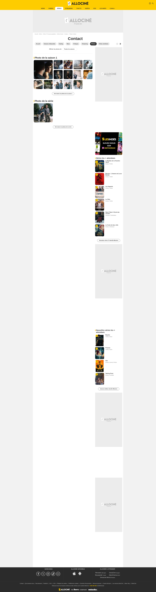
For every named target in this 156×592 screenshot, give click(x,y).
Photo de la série (44, 101)
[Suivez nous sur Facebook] (38, 574)
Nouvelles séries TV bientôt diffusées (108, 240)
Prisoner (107, 347)
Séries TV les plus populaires (49, 34)
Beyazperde (98, 575)
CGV (54, 583)
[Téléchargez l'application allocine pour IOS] (75, 573)
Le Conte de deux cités (111, 225)
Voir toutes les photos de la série (63, 127)
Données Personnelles (85, 583)
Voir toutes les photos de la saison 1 (63, 93)
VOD (94, 8)
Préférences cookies (74, 583)
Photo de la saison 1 (46, 57)
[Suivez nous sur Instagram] (48, 574)
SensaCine (112, 572)
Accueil (36, 34)
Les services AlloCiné (117, 583)
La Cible (107, 199)
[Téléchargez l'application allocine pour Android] (80, 573)
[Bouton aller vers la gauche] (117, 44)
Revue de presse (97, 583)
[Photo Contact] (43, 69)
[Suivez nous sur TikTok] (53, 574)
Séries (59, 8)
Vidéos (87, 8)
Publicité (45, 583)
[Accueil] (78, 3)
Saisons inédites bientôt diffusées (108, 389)
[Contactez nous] (58, 574)
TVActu (78, 8)
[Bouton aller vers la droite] (120, 44)
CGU (50, 583)
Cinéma (50, 8)
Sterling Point (109, 373)
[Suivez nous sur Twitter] (43, 574)
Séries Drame (60, 34)
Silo (106, 360)
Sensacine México (105, 577)
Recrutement (39, 583)
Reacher (107, 335)
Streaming (69, 8)
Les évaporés (109, 186)
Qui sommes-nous (29, 583)
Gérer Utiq (127, 583)
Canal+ (112, 8)
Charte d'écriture (107, 583)
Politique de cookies (62, 583)
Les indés (103, 8)
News (43, 8)
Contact (66, 34)
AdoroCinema (113, 575)
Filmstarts (98, 572)
